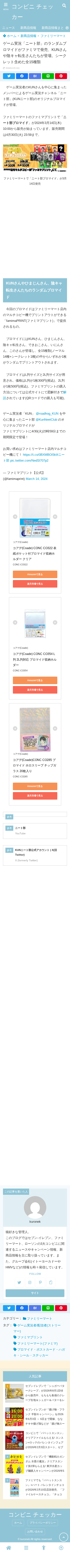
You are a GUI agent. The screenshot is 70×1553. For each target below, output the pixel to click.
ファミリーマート (53, 36)
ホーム (11, 36)
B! (35, 76)
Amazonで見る (35, 574)
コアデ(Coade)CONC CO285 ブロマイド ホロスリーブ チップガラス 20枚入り (34, 765)
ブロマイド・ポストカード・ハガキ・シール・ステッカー (39, 1352)
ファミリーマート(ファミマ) (37, 1343)
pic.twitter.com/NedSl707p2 (29, 460)
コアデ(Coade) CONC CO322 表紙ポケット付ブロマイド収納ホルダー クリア (34, 553)
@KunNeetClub (46, 419)
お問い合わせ (35, 1531)
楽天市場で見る (35, 583)
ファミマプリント (30, 1337)
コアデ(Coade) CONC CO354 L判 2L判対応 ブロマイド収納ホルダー (35, 659)
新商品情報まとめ (54, 28)
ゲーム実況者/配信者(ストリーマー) (37, 1328)
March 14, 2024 (36, 479)
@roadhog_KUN (47, 413)
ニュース (8, 28)
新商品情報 (28, 28)
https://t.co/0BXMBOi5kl (40, 454)
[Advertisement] (35, 230)
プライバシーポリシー (43, 1522)
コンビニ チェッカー (33, 11)
